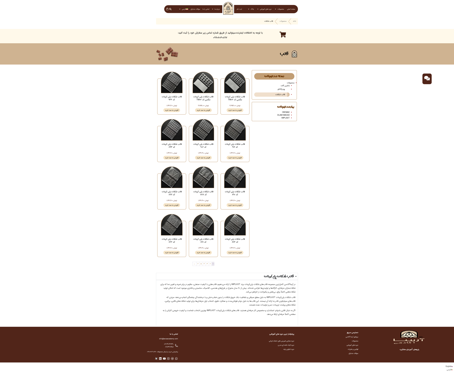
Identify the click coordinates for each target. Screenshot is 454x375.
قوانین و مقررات (353, 349)
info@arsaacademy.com (168, 339)
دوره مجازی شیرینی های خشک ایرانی (281, 341)
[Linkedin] (160, 358)
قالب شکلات (280, 94)
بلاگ (252, 9)
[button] (170, 9)
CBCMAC (286, 112)
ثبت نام (239, 9)
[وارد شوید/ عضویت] (243, 9)
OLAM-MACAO (283, 115)
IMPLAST (285, 117)
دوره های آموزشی (266, 9)
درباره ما (217, 9)
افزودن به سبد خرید (235, 110)
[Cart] (167, 9)
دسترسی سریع (352, 332)
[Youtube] (164, 358)
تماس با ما (206, 9)
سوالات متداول (195, 9)
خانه (294, 21)
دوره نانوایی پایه (288, 349)
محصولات (280, 9)
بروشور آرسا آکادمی (352, 337)
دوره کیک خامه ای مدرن (286, 345)
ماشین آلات (285, 85)
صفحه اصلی (291, 9)
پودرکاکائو (281, 89)
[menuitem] (183, 9)
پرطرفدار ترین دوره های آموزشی (281, 334)
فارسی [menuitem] (449, 369)
